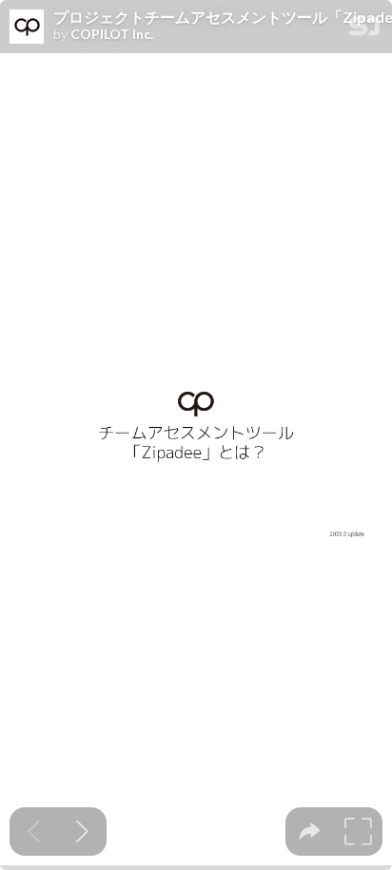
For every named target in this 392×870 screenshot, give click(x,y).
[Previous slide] (33, 831)
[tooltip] (309, 831)
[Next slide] (82, 831)
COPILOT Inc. (111, 34)
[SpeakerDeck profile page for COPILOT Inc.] (27, 28)
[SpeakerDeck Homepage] (364, 30)
